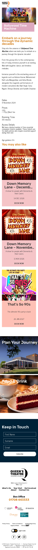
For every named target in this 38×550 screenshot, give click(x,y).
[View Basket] (15, 3)
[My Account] (12, 3)
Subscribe (19, 454)
